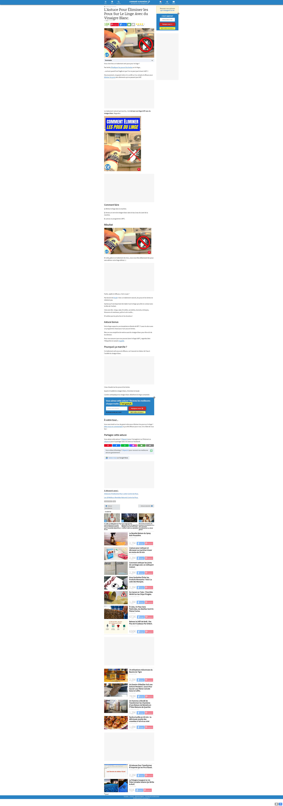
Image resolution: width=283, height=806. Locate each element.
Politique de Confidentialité (152, 796)
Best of (112, 3)
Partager (124, 25)
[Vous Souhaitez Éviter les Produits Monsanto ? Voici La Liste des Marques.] (116, 583)
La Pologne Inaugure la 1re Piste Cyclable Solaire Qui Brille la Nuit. (141, 782)
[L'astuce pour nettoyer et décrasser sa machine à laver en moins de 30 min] (116, 553)
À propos (173, 3)
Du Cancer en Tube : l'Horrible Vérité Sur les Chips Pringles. (141, 593)
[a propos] (173, 2)
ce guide (121, 341)
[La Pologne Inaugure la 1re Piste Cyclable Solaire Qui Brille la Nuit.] (116, 785)
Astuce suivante (145, 506)
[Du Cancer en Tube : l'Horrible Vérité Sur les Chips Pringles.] (116, 597)
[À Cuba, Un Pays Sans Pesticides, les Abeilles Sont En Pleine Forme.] (116, 612)
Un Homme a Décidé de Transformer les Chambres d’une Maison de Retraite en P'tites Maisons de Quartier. (140, 704)
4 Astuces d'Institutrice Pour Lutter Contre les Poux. (121, 494)
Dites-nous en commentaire (113, 427)
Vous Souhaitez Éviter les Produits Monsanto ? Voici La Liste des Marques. (140, 579)
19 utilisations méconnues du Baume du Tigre (141, 671)
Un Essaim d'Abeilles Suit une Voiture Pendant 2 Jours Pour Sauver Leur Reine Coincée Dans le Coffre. (140, 687)
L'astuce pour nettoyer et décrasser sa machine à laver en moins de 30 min (140, 550)
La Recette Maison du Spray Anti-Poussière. (140, 534)
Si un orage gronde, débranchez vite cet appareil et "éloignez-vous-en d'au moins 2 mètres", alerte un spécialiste (129, 526)
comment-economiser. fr (139, 2)
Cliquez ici (124, 439)
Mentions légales (139, 796)
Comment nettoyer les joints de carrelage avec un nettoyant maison (141, 564)
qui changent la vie (167, 10)
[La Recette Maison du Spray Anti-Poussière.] (116, 539)
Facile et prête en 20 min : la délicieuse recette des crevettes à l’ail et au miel (140, 719)
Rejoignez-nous (136, 408)
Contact (132, 796)
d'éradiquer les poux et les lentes (121, 67)
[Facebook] (116, 445)
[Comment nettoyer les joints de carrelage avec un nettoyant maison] (116, 568)
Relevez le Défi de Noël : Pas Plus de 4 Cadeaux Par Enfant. (140, 622)
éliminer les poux (109, 77)
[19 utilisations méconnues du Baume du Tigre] (116, 675)
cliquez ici (107, 442)
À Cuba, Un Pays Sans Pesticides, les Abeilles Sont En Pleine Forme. (141, 609)
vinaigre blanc (108, 501)
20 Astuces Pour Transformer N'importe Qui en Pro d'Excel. (140, 766)
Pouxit (115, 298)
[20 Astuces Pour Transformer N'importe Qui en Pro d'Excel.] (116, 771)
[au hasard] (167, 2)
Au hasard (167, 3)
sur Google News (118, 458)
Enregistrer (115, 25)
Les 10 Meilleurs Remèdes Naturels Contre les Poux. (121, 498)
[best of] (112, 2)
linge (114, 501)
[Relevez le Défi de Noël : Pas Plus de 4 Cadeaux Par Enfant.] (116, 627)
